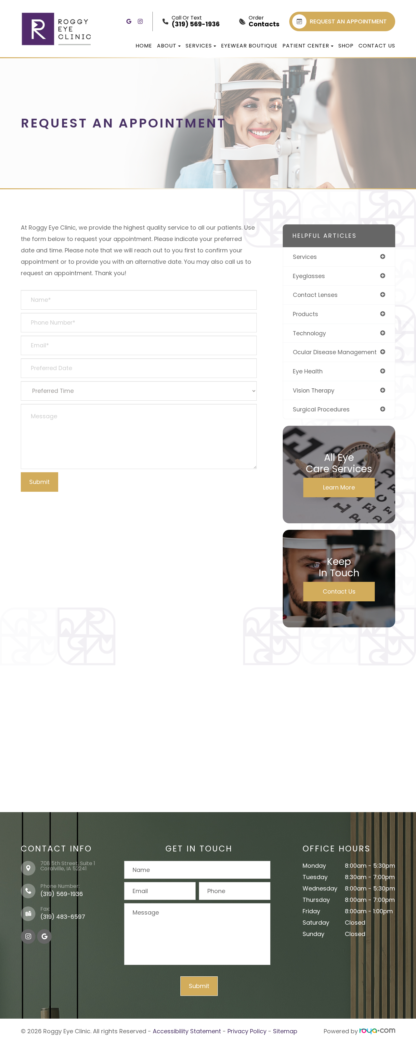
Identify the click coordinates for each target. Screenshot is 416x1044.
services (305, 257)
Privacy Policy (247, 1031)
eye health (308, 371)
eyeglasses (309, 276)
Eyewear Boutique (249, 45)
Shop (346, 45)
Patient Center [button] (305, 45)
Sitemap (285, 1031)
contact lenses (315, 295)
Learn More (339, 487)
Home (144, 45)
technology (309, 333)
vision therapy (313, 390)
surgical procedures (321, 409)
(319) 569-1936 (61, 894)
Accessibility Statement (187, 1031)
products (305, 314)
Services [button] (199, 45)
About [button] (166, 45)
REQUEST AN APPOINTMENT (348, 21)
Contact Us (376, 45)
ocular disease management (335, 352)
